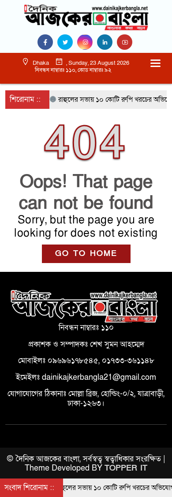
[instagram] (87, 42)
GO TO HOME (86, 253)
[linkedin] (107, 42)
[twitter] (67, 42)
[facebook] (47, 42)
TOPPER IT (126, 468)
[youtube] (126, 42)
